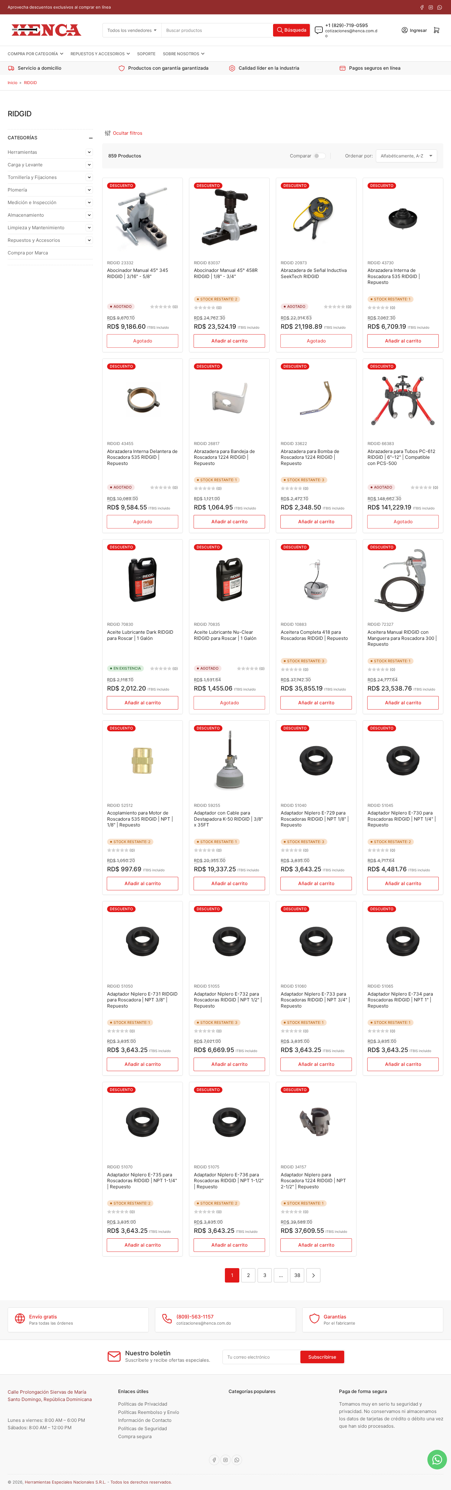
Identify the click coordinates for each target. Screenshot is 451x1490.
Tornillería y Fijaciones (32, 177)
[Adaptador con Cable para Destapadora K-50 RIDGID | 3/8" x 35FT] (229, 760)
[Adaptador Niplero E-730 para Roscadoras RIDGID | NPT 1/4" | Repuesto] (403, 760)
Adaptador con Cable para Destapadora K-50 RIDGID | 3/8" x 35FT (228, 819)
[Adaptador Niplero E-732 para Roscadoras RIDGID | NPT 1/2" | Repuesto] (229, 941)
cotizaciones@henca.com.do (351, 33)
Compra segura (135, 1436)
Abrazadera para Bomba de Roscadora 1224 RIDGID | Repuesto (310, 457)
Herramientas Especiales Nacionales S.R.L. (65, 1482)
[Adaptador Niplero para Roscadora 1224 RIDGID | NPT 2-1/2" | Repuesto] (316, 1122)
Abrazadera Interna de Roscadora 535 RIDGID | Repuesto (394, 276)
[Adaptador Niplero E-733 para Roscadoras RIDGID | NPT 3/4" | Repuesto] (316, 941)
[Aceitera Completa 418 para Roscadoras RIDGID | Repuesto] (316, 579)
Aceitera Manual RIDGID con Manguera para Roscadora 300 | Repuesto (402, 638)
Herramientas (22, 152)
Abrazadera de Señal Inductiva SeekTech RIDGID (314, 273)
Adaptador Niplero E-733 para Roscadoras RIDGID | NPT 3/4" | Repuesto (315, 1000)
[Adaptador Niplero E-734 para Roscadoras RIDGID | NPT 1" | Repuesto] (403, 941)
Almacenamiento (26, 215)
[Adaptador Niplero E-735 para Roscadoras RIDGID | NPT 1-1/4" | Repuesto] (142, 1122)
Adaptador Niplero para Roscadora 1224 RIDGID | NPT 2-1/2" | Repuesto (313, 1181)
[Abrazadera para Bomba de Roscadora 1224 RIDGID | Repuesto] (316, 398)
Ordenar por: (359, 156)
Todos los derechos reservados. (141, 1482)
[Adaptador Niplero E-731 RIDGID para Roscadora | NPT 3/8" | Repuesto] (142, 941)
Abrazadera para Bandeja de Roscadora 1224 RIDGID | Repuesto (224, 457)
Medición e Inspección (32, 202)
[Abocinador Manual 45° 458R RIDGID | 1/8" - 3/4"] (229, 218)
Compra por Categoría (33, 53)
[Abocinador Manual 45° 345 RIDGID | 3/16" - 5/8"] (142, 218)
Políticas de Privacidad (142, 1404)
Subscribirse (322, 1357)
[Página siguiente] (313, 1275)
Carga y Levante (25, 165)
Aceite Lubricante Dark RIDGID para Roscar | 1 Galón (140, 635)
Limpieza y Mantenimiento (36, 227)
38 (297, 1275)
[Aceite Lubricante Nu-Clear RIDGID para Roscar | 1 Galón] (229, 579)
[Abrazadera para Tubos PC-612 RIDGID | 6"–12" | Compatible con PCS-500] (403, 398)
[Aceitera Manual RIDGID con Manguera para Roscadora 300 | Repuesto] (403, 579)
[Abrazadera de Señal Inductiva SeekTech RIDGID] (316, 218)
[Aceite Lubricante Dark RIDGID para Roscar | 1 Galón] (142, 579)
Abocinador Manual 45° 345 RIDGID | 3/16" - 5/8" (137, 273)
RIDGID (30, 82)
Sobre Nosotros (181, 53)
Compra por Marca (28, 253)
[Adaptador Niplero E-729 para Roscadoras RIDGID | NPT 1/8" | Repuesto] (316, 760)
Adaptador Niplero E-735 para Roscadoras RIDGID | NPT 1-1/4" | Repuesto (142, 1181)
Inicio (12, 82)
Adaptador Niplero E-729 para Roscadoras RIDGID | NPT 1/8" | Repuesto (315, 819)
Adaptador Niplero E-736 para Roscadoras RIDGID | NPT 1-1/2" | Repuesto (229, 1181)
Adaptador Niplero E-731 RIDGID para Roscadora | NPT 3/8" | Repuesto (142, 1000)
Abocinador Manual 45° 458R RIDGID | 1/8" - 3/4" (226, 273)
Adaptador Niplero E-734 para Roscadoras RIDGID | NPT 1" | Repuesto (400, 1000)
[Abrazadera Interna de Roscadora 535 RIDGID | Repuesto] (403, 218)
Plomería (17, 190)
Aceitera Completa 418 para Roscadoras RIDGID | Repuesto (314, 635)
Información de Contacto (145, 1420)
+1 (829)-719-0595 (346, 25)
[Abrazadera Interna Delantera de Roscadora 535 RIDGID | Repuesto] (142, 398)
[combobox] (236, 30)
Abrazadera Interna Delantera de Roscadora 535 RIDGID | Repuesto (142, 457)
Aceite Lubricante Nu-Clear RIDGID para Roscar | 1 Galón (225, 635)
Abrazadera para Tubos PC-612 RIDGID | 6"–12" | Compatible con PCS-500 (401, 457)
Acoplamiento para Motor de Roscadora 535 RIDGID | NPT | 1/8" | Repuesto (140, 819)
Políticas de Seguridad (142, 1428)
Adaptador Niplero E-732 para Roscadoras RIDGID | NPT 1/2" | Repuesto (228, 1000)
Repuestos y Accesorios (98, 53)
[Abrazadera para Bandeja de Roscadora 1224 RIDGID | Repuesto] (229, 398)
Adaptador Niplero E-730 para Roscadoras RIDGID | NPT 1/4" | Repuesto (402, 819)
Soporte (146, 53)
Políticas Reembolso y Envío (148, 1412)
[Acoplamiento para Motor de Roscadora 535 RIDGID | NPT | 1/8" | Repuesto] (142, 760)
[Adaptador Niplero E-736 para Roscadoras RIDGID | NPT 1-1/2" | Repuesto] (229, 1122)
